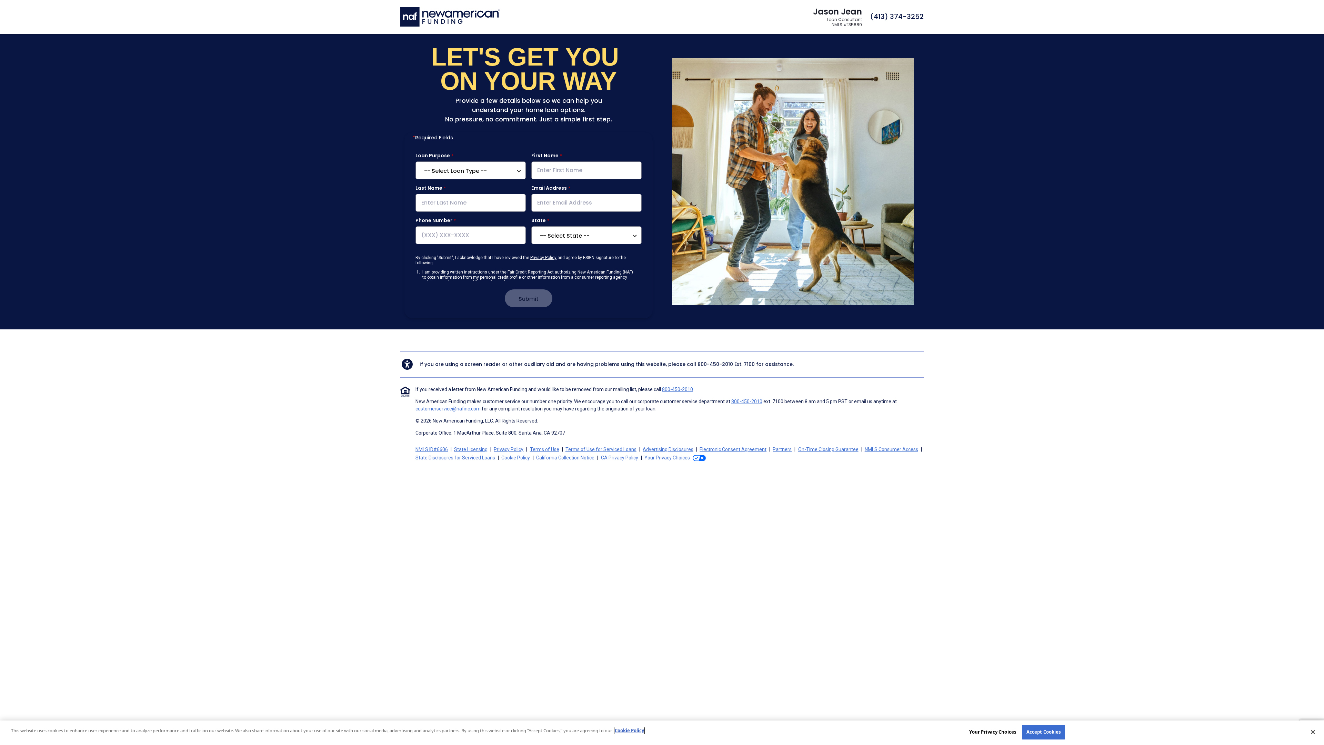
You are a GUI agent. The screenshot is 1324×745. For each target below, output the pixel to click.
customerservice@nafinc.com (448, 408)
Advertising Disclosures (668, 449)
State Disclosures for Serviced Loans (455, 457)
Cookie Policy (515, 457)
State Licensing (471, 449)
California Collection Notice (565, 457)
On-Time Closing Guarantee (828, 449)
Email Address (549, 188)
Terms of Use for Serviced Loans (600, 449)
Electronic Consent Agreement (733, 449)
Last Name (428, 188)
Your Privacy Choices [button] (667, 457)
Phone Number (433, 220)
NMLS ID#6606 (431, 449)
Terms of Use (544, 449)
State (538, 220)
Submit (529, 299)
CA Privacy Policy (619, 457)
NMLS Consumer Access (891, 449)
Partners (782, 449)
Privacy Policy (543, 257)
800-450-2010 (715, 364)
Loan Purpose (432, 155)
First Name (545, 155)
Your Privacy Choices (992, 732)
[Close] (1313, 731)
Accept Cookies (1043, 732)
